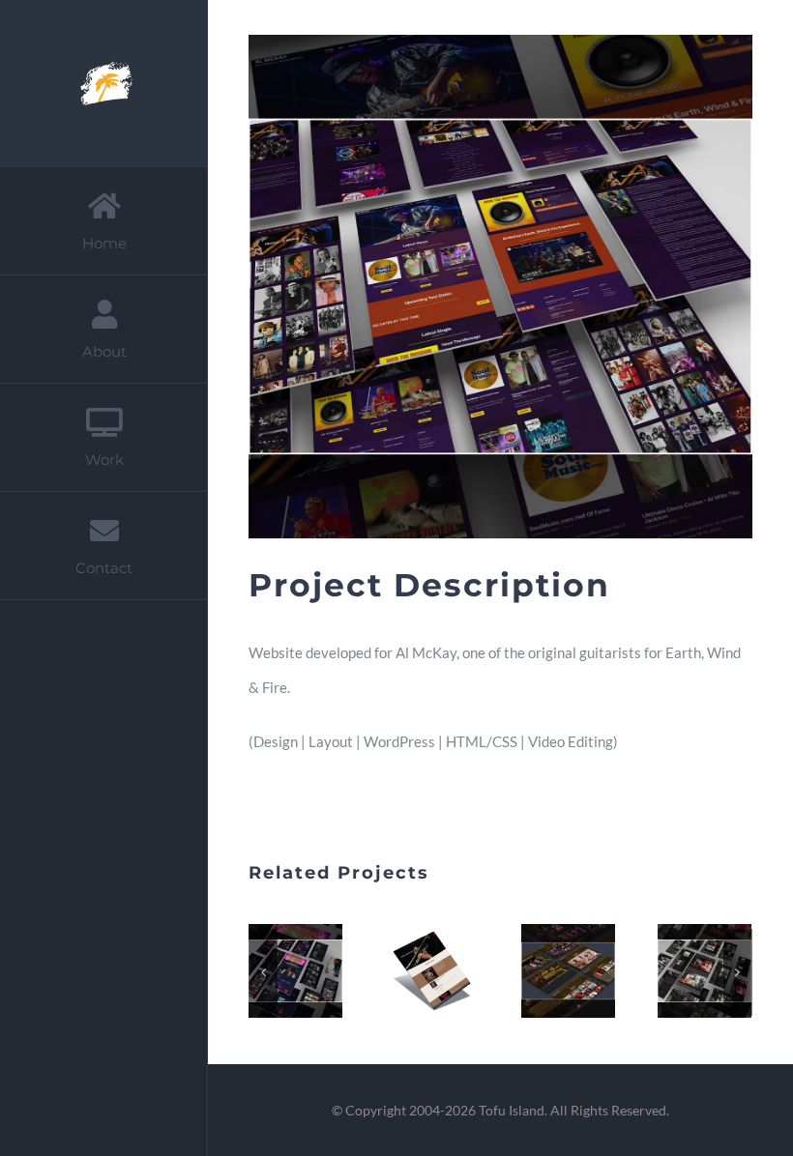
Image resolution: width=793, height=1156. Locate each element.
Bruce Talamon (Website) (701, 953)
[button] (263, 972)
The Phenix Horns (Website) (564, 953)
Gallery (296, 989)
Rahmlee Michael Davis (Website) (428, 953)
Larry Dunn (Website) (292, 953)
